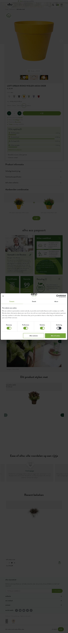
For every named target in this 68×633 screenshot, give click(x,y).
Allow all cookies (55, 336)
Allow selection (33, 336)
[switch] (25, 328)
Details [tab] (34, 301)
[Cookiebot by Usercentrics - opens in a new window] (58, 296)
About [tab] (56, 301)
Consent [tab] (11, 301)
